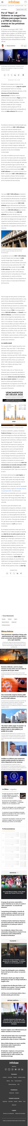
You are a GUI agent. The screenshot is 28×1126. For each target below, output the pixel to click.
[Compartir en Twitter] (11, 75)
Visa (22, 5)
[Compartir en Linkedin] (15, 75)
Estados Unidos (21, 1077)
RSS (18, 1084)
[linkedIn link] (22, 1069)
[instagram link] (12, 1069)
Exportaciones (8, 5)
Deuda (3, 619)
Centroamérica (18, 1080)
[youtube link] (15, 1069)
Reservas (14, 622)
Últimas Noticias (12, 1084)
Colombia (10, 1077)
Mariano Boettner (11, 45)
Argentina (5, 1101)
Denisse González (16, 5)
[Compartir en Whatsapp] (4, 75)
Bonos (9, 619)
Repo (15, 619)
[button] (2, 2)
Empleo (17, 1093)
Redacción (11, 1093)
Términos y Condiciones (8, 1113)
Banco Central (5, 622)
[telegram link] (19, 1069)
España (15, 1077)
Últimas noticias (6, 625)
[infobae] (14, 2)
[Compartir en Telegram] (18, 75)
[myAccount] (25, 2)
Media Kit (14, 1105)
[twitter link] (9, 1069)
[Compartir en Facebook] (8, 75)
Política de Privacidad (20, 1113)
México (8, 1080)
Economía (4, 9)
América (5, 1077)
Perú (12, 1080)
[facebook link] (6, 1069)
